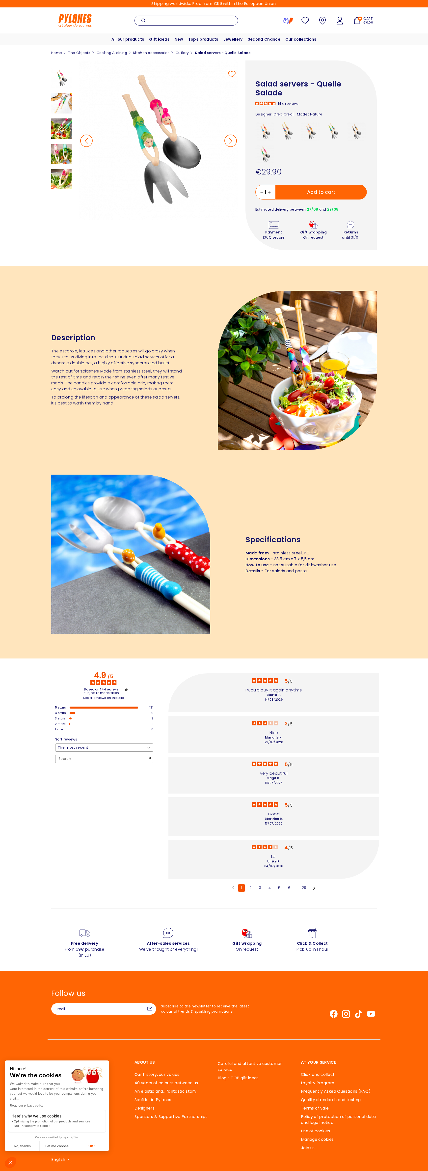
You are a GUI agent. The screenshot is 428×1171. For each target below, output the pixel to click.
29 (304, 887)
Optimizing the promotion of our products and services (52, 1121)
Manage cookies (317, 1139)
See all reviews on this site (103, 698)
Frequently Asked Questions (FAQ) (336, 1091)
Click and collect (318, 1074)
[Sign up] (150, 1009)
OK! (91, 1146)
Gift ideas (159, 39)
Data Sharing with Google (32, 1126)
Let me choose (57, 1146)
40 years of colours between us (166, 1083)
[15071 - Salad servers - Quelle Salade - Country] (333, 131)
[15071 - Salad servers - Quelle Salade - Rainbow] (287, 131)
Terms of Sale (315, 1108)
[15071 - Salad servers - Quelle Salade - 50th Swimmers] (264, 131)
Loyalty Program (317, 1083)
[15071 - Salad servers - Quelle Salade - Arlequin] (310, 131)
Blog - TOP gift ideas (238, 1078)
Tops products (203, 39)
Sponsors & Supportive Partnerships (171, 1116)
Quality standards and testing (331, 1100)
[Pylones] (75, 20)
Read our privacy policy (26, 1105)
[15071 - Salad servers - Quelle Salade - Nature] (264, 154)
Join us (308, 1148)
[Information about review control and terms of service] (126, 690)
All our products (127, 39)
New (179, 39)
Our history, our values (156, 1074)
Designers (144, 1108)
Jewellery (233, 39)
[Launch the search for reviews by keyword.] (150, 759)
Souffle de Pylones (152, 1100)
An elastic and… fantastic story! (166, 1091)
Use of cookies (315, 1131)
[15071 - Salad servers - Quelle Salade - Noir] (356, 131)
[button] (10, 1163)
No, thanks (22, 1146)
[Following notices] (314, 888)
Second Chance (264, 39)
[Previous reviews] (233, 887)
